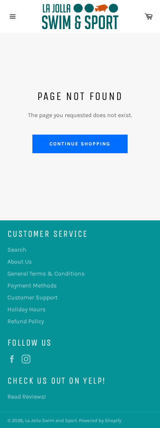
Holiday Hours (26, 309)
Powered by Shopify (100, 420)
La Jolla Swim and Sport (51, 420)
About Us (19, 261)
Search (16, 249)
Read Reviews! (26, 396)
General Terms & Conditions (45, 273)
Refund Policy (25, 321)
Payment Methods (32, 285)
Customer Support (32, 297)
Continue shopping (79, 144)
